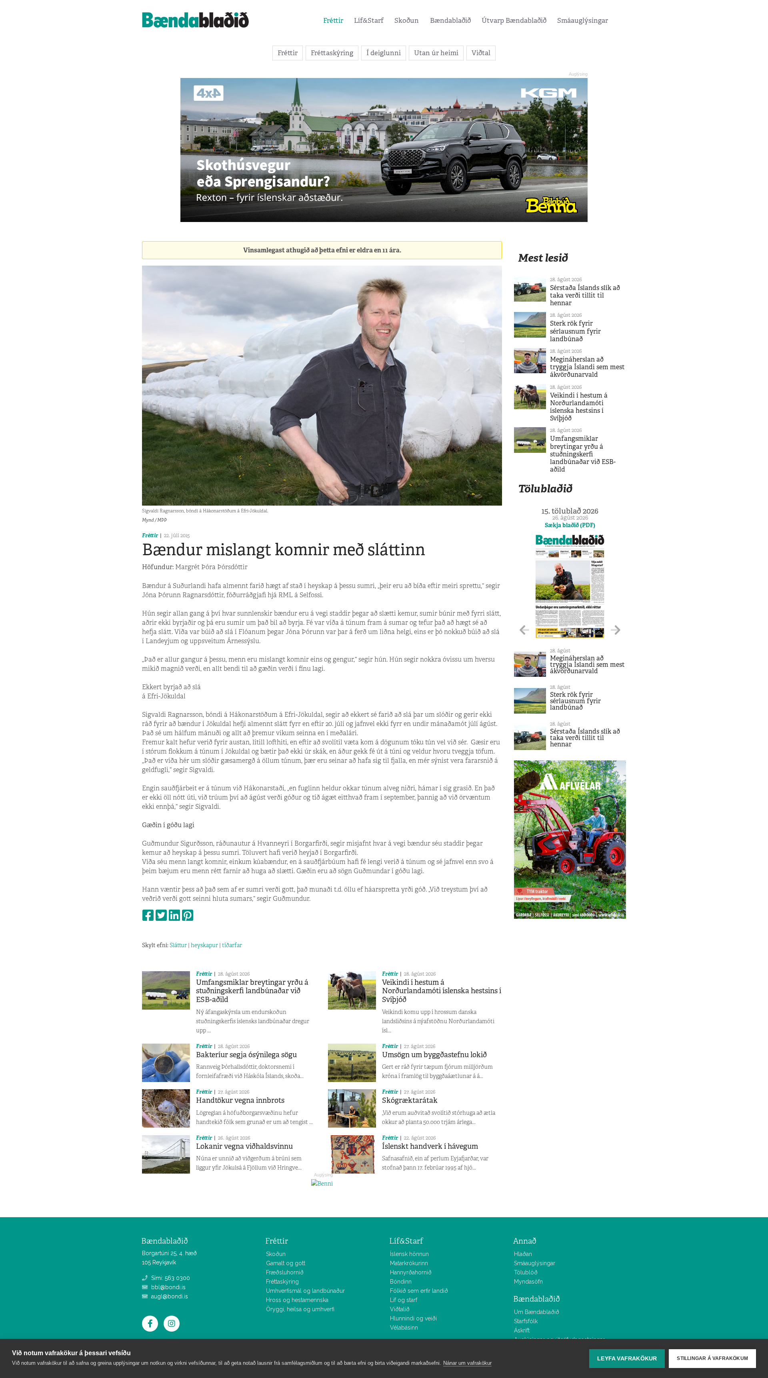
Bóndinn (401, 1281)
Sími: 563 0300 (170, 1278)
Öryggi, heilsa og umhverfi (300, 1309)
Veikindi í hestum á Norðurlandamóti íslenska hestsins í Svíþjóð (441, 991)
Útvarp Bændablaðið (514, 20)
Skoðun (406, 20)
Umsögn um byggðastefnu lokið (434, 1055)
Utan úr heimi (436, 52)
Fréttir (333, 20)
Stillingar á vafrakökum (712, 1358)
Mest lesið (543, 258)
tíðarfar (232, 945)
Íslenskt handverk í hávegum (430, 1146)
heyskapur (204, 945)
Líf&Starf (369, 20)
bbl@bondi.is (168, 1287)
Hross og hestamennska (297, 1300)
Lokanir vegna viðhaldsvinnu (244, 1146)
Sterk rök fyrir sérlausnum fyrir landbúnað (575, 331)
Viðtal (481, 52)
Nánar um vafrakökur (467, 1363)
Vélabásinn (404, 1327)
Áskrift (522, 1330)
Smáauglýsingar (582, 20)
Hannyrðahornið (411, 1272)
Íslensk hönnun (409, 1254)
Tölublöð (526, 1272)
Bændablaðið (450, 20)
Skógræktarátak (410, 1100)
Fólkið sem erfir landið (419, 1291)
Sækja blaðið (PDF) (570, 525)
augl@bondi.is (169, 1296)
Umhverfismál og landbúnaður (305, 1291)
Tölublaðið (545, 489)
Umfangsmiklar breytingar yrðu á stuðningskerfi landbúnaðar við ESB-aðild (252, 991)
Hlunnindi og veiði (413, 1318)
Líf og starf (403, 1300)
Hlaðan (523, 1254)
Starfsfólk (526, 1321)
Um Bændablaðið (536, 1312)
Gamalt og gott (285, 1263)
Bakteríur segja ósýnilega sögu (246, 1055)
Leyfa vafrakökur (627, 1359)
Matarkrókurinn (409, 1263)
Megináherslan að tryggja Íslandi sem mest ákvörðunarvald (587, 367)
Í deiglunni (383, 52)
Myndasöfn (528, 1281)
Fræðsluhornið (285, 1272)
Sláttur (178, 945)
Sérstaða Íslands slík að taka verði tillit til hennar (585, 295)
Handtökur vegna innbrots (240, 1100)
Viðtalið (400, 1309)
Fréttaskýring (332, 52)
